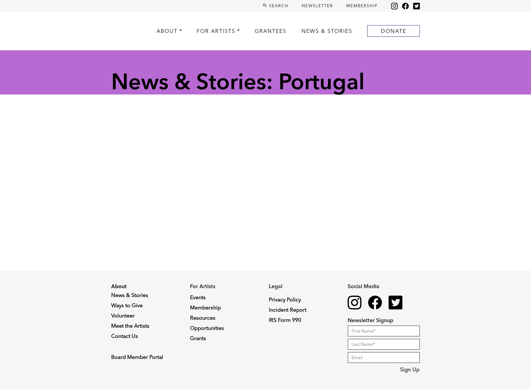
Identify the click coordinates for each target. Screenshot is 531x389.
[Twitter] (416, 5)
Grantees (271, 31)
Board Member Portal (137, 357)
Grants (198, 338)
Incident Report (287, 309)
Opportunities (207, 328)
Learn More (25, 345)
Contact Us (124, 336)
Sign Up (410, 369)
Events (198, 297)
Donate (393, 31)
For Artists (216, 31)
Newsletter (317, 5)
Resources (202, 317)
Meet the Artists (130, 325)
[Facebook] (405, 5)
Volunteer (123, 315)
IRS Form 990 (285, 320)
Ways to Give (127, 305)
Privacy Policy (285, 299)
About (167, 31)
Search (277, 5)
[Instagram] (394, 5)
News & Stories (326, 31)
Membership (362, 5)
